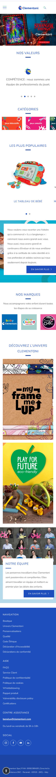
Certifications (9, 703)
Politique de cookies (13, 682)
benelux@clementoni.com (17, 719)
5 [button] (34, 96)
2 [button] (28, 42)
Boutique (7, 621)
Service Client (10, 672)
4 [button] (31, 96)
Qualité (6, 636)
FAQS (6, 667)
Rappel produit (10, 693)
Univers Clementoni (13, 626)
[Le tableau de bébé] (28, 175)
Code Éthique (10, 641)
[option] (28, 30)
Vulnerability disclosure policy (18, 698)
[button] (6, 771)
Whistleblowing (11, 688)
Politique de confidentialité (16, 677)
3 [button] (31, 42)
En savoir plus (37, 593)
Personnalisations (12, 631)
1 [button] (25, 42)
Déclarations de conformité (17, 651)
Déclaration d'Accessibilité (16, 646)
